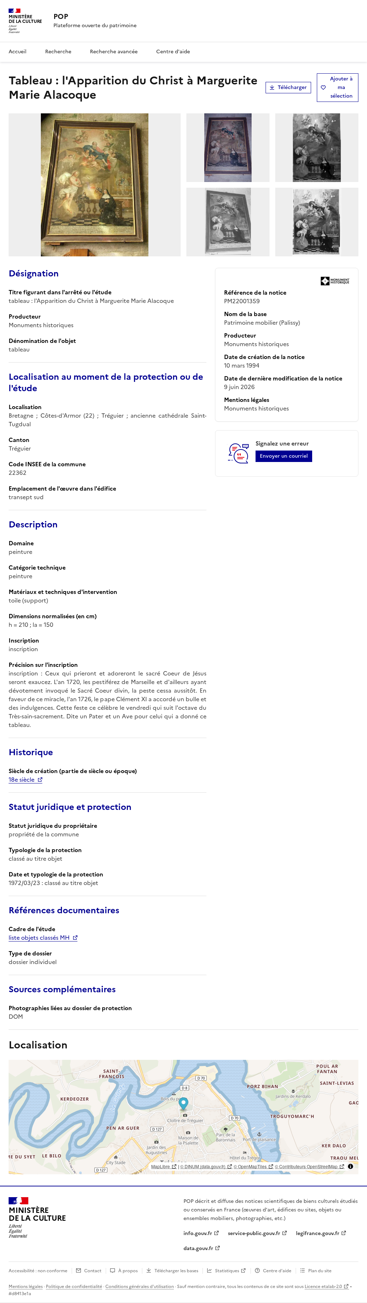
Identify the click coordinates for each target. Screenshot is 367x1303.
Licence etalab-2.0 (323, 1286)
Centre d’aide (277, 1271)
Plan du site (320, 1271)
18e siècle (21, 779)
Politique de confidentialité (74, 1286)
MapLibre (160, 1166)
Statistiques (227, 1271)
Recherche (58, 51)
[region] (183, 1117)
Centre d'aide (173, 51)
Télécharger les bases (176, 1271)
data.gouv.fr (198, 1248)
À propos (128, 1271)
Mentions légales (26, 1286)
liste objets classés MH (39, 937)
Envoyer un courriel (284, 456)
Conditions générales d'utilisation (139, 1286)
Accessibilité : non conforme (38, 1271)
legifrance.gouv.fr (317, 1233)
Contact (92, 1271)
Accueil (18, 51)
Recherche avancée (114, 51)
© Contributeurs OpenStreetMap (306, 1166)
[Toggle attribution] (350, 1166)
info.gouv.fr (198, 1233)
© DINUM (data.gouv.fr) (202, 1166)
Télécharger (292, 87)
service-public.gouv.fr (254, 1233)
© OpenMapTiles (250, 1166)
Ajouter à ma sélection (341, 87)
